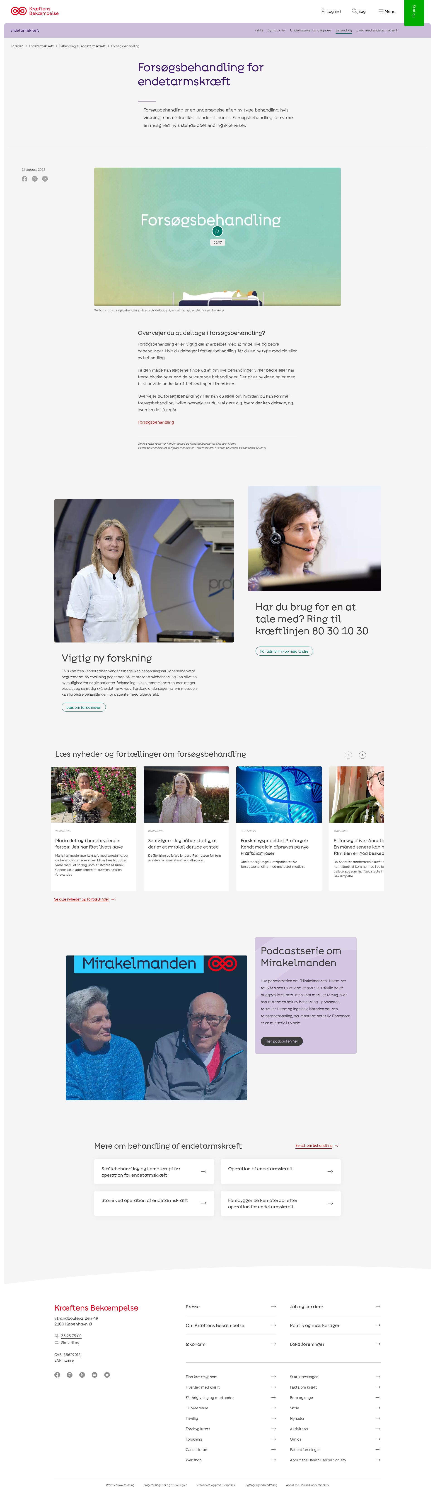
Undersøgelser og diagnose (310, 30)
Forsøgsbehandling (156, 422)
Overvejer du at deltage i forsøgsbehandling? (201, 332)
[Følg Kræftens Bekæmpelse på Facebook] (57, 1375)
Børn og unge (301, 1397)
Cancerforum (197, 1449)
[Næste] (362, 755)
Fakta (259, 30)
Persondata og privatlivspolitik (215, 1484)
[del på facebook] (24, 179)
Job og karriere (306, 1306)
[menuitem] (329, 11)
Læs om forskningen (83, 707)
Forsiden (17, 46)
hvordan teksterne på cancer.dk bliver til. (240, 447)
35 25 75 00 (71, 1336)
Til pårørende (197, 1408)
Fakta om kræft (303, 1387)
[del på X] (35, 179)
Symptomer (277, 30)
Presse (193, 1306)
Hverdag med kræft (203, 1387)
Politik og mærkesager (315, 1325)
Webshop (194, 1460)
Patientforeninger (305, 1449)
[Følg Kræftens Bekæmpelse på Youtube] (107, 1375)
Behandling (344, 30)
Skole (294, 1408)
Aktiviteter (299, 1429)
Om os (295, 1439)
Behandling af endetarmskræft (82, 46)
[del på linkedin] (45, 179)
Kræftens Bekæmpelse (96, 1307)
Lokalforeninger (307, 1344)
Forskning (194, 1439)
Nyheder (297, 1418)
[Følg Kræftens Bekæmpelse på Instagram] (69, 1375)
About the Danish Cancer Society (318, 1460)
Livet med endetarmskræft (377, 30)
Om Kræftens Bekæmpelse (215, 1325)
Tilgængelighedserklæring (260, 1484)
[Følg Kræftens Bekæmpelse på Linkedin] (94, 1375)
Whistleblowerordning (120, 1484)
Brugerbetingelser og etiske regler (165, 1484)
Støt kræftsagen (304, 1377)
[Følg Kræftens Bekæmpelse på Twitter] (82, 1375)
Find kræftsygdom (202, 1377)
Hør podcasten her (282, 1041)
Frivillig (192, 1418)
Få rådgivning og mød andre (284, 651)
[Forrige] (348, 755)
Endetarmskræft (24, 30)
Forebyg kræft (198, 1429)
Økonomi (195, 1344)
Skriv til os (70, 1342)
